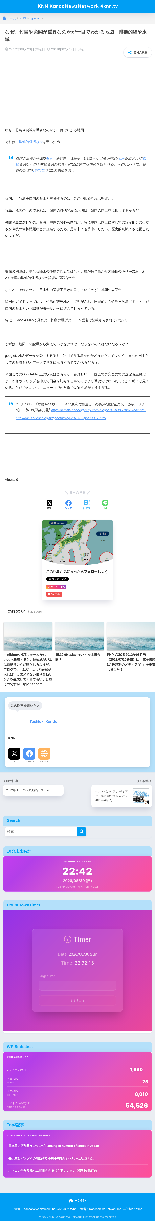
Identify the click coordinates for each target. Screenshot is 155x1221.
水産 (121, 158)
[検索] (81, 831)
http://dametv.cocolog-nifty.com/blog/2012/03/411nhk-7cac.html (98, 410)
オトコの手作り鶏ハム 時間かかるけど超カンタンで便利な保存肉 (52, 1170)
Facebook (29, 761)
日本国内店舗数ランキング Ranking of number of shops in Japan (53, 1146)
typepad (35, 611)
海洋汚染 (40, 170)
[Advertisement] (77, 90)
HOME (80, 1200)
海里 (49, 158)
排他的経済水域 (31, 142)
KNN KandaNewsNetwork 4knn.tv (78, 6)
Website (44, 761)
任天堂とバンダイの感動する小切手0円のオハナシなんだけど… (51, 1158)
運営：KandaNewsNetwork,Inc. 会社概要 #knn (45, 1209)
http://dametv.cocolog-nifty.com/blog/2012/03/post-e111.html (61, 418)
